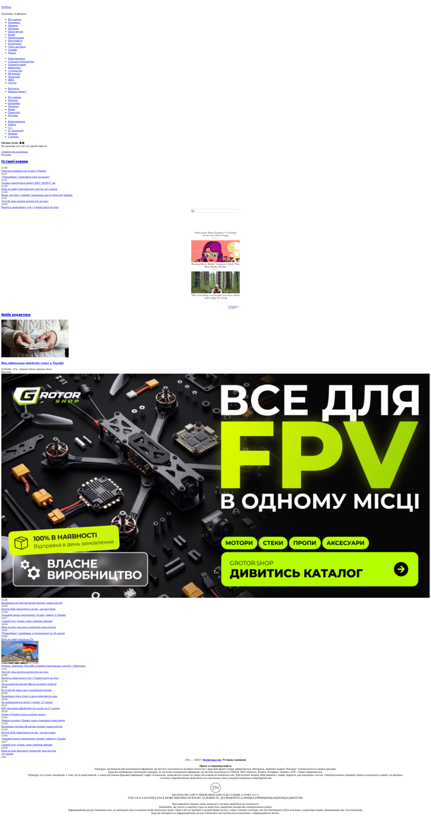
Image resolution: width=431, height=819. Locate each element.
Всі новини (14, 19)
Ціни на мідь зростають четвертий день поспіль (28, 627)
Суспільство (15, 70)
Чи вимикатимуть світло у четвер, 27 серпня (27, 702)
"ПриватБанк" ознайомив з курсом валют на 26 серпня (33, 633)
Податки (13, 115)
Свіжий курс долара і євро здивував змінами (27, 621)
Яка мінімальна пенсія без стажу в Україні (32, 363)
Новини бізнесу (17, 91)
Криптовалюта (16, 58)
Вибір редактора (15, 314)
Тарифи (12, 49)
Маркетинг (14, 67)
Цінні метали (15, 31)
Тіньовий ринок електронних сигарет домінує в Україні (33, 615)
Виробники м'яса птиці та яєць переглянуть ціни (29, 696)
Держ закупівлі (16, 46)
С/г (10, 127)
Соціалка (13, 136)
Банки (11, 34)
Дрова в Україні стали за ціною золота (23, 714)
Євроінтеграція (17, 64)
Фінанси (13, 25)
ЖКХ (11, 79)
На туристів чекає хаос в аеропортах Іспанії (26, 690)
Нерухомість (15, 40)
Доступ (12, 82)
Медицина (14, 73)
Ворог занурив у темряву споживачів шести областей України (37, 195)
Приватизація (16, 37)
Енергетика (14, 43)
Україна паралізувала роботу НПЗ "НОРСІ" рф (28, 183)
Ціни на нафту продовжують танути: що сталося (29, 189)
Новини (12, 133)
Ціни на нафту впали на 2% (17, 639)
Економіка (14, 22)
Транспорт (14, 76)
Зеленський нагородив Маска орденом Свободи (29, 684)
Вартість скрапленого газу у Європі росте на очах (30, 207)
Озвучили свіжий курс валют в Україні (23, 170)
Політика (13, 28)
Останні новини (14, 161)
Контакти (13, 88)
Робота (12, 124)
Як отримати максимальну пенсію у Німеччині (43, 665)
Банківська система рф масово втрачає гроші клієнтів (31, 602)
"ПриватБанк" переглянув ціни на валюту (25, 176)
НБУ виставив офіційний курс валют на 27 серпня (30, 708)
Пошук (12, 52)
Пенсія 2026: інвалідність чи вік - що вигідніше (28, 609)
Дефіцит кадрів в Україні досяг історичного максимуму (33, 720)
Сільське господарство (21, 61)
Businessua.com (212, 759)
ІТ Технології (15, 130)
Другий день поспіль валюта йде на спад (24, 201)
